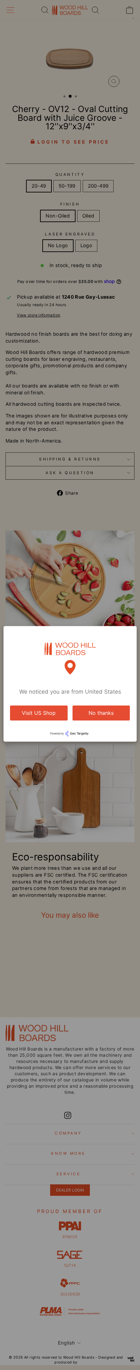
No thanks (101, 713)
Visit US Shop (39, 713)
